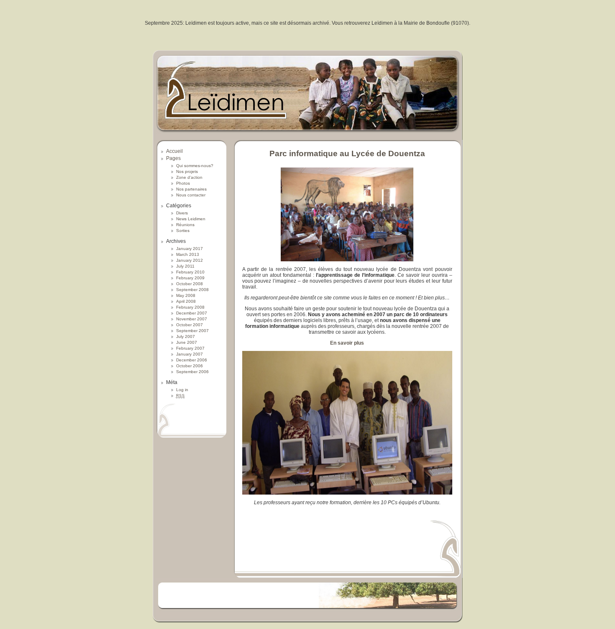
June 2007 (186, 342)
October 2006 (189, 365)
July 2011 (185, 266)
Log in (182, 389)
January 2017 (189, 248)
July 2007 (185, 336)
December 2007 (191, 313)
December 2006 (191, 360)
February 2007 (190, 348)
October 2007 (189, 324)
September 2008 (192, 289)
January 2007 (189, 354)
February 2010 (190, 272)
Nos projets (187, 171)
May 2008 (185, 295)
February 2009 (190, 278)
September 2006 (192, 371)
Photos (183, 183)
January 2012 (189, 260)
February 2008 (190, 307)
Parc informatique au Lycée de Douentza (347, 153)
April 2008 (186, 301)
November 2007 (191, 319)
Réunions (185, 224)
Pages (173, 158)
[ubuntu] (347, 493)
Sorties (183, 230)
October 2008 (189, 283)
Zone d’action (189, 177)
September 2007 (192, 330)
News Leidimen (190, 219)
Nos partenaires (191, 189)
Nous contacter (190, 195)
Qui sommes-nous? (194, 165)
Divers (182, 213)
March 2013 (187, 254)
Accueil (174, 151)
